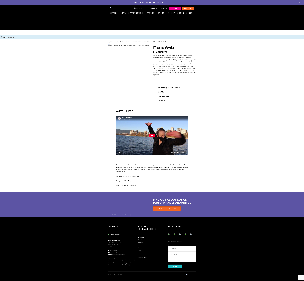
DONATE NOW (187, 8)
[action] (171, 235)
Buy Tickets (174, 8)
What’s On (113, 13)
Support (161, 13)
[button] (132, 8)
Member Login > (142, 257)
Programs (150, 13)
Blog (139, 245)
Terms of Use (127, 275)
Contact (140, 251)
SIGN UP (174, 266)
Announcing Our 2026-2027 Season (148, 2)
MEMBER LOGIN (154, 8)
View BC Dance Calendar (166, 209)
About (190, 13)
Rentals (124, 13)
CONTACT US (163, 8)
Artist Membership (137, 13)
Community (172, 13)
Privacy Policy (135, 275)
